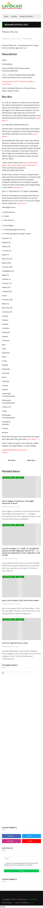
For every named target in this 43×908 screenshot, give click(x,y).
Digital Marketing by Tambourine (14, 450)
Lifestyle (20, 477)
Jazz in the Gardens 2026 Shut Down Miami (20, 600)
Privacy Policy (6, 902)
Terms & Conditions (22, 902)
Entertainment (9, 477)
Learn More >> (18, 187)
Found (2, 907)
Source (4, 452)
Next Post (31, 460)
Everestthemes (32, 899)
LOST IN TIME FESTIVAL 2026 (15, 643)
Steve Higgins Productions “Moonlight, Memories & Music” (18, 502)
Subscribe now (7, 81)
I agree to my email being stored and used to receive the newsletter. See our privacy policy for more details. (21, 864)
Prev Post (11, 460)
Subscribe (21, 870)
